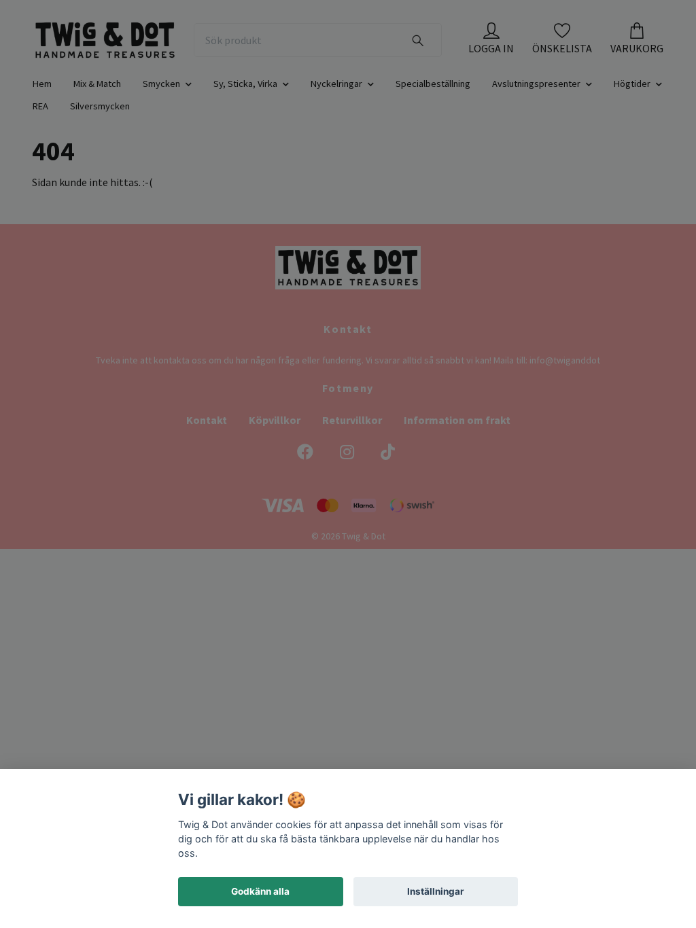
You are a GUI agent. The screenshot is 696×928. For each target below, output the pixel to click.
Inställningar (435, 891)
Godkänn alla (260, 891)
